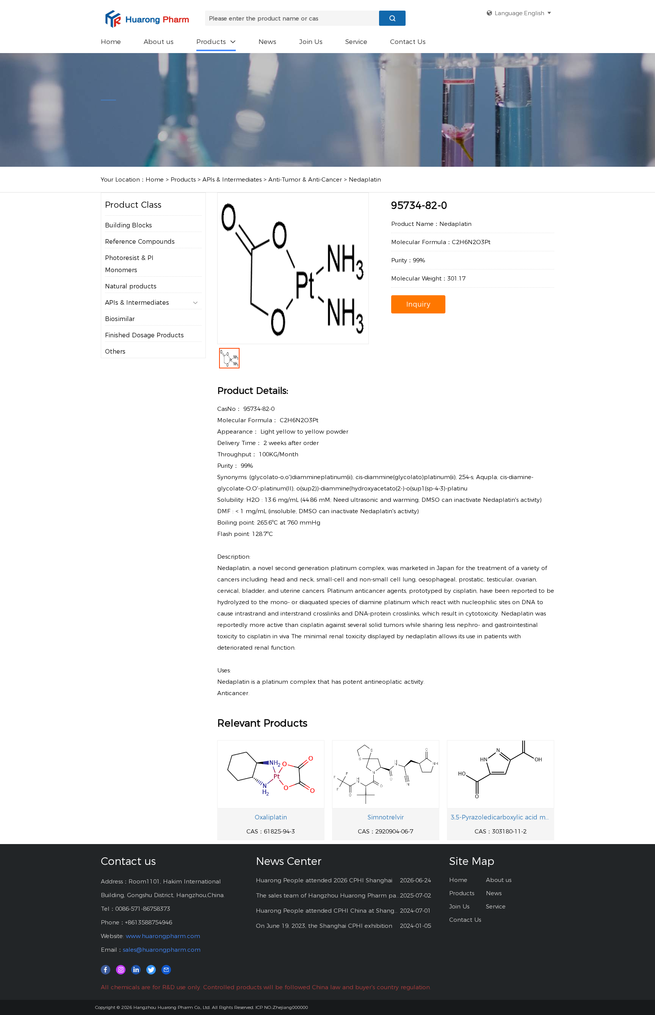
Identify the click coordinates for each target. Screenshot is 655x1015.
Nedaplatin (365, 179)
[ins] (120, 969)
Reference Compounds (140, 241)
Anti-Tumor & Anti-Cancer (305, 179)
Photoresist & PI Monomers (129, 264)
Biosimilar (120, 319)
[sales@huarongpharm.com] (166, 969)
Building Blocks (128, 225)
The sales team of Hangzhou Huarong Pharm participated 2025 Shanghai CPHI (328, 895)
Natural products (131, 286)
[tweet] (151, 969)
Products (216, 41)
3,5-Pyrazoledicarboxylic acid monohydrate (500, 817)
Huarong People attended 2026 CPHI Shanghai (324, 880)
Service (356, 41)
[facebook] (105, 969)
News (267, 41)
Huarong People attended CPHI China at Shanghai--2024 (328, 910)
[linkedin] (136, 969)
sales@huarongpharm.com (162, 949)
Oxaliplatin (271, 817)
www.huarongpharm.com (163, 936)
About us (159, 41)
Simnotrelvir (386, 817)
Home (111, 41)
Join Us (311, 41)
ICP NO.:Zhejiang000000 (281, 1007)
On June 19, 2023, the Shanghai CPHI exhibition (324, 925)
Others (115, 351)
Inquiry (418, 304)
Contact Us (408, 41)
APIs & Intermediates (232, 179)
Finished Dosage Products (144, 335)
